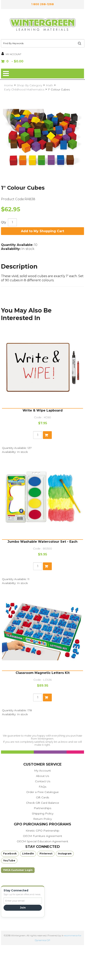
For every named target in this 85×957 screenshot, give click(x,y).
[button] (42, 62)
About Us (42, 776)
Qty (3, 222)
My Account (42, 770)
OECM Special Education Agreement (42, 841)
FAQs (42, 786)
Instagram (65, 853)
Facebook (10, 853)
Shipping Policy (42, 813)
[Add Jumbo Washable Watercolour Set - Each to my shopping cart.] (47, 566)
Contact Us (42, 781)
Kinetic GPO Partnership (42, 830)
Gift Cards (42, 797)
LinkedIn (28, 853)
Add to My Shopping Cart (42, 231)
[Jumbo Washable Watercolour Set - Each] (42, 498)
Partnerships (42, 808)
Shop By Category (29, 85)
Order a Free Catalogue (42, 792)
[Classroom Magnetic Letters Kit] (42, 630)
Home (8, 85)
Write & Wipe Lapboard (43, 410)
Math (49, 85)
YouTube (9, 860)
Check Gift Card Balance (42, 803)
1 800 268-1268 (42, 4)
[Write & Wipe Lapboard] (42, 367)
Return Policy (42, 819)
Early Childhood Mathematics (24, 89)
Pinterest (46, 853)
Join (23, 907)
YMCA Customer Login (18, 870)
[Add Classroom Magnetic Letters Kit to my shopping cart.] (47, 697)
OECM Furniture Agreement (42, 836)
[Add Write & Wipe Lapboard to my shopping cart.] (47, 435)
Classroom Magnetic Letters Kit (43, 673)
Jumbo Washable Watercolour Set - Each (42, 542)
